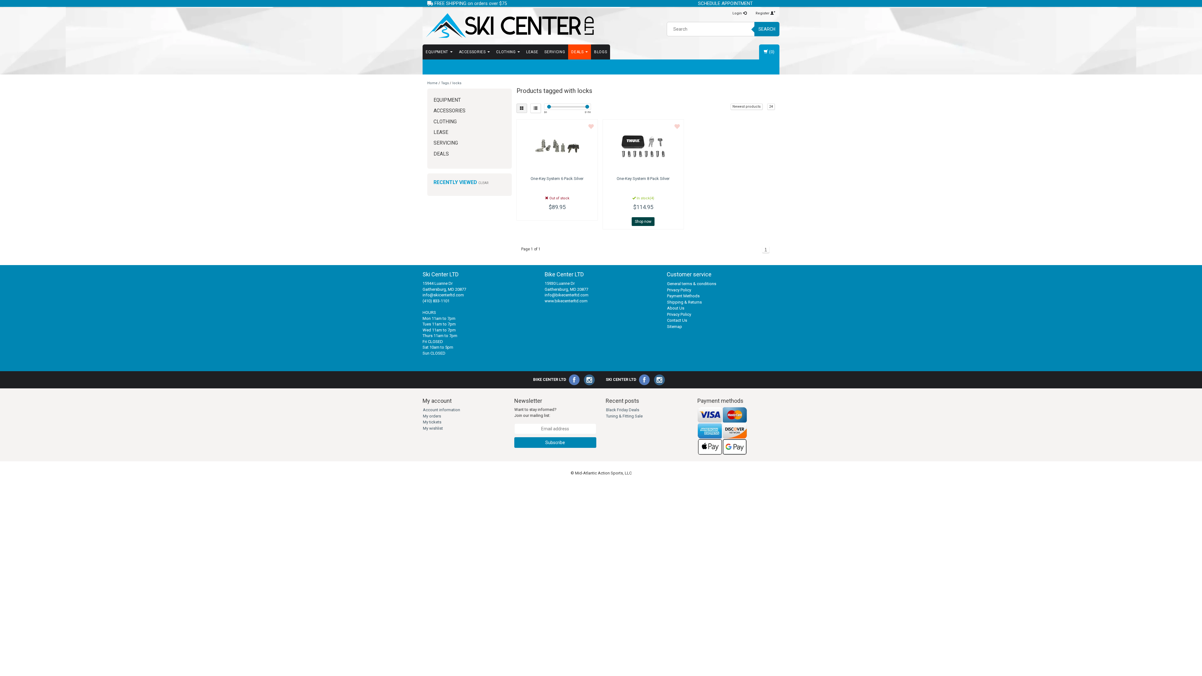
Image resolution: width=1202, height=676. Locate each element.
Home (432, 83)
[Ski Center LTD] (509, 25)
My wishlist (433, 428)
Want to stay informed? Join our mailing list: (535, 412)
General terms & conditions (691, 283)
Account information (441, 409)
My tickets (432, 422)
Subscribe (555, 442)
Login (737, 13)
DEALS (578, 52)
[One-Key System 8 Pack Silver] (643, 146)
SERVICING (554, 52)
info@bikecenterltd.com (566, 295)
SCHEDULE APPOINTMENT (725, 3)
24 (771, 107)
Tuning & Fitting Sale (624, 416)
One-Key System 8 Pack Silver (643, 178)
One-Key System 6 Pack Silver (557, 178)
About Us (675, 308)
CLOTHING (506, 52)
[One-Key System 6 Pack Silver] (557, 146)
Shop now (643, 221)
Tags (445, 83)
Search (766, 29)
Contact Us (677, 320)
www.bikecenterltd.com (566, 301)
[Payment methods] (722, 431)
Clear (483, 183)
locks (456, 83)
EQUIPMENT (437, 52)
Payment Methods (683, 296)
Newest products (746, 107)
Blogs (600, 52)
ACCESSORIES (473, 52)
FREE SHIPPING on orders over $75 (470, 3)
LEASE (532, 52)
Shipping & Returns (684, 302)
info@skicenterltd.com (443, 295)
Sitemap (674, 326)
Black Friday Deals (622, 409)
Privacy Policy (679, 290)
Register (763, 13)
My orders (432, 416)
